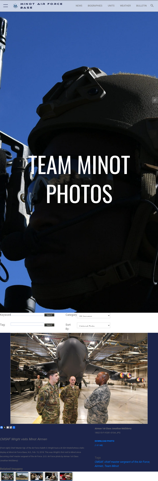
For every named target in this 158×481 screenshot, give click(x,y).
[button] (5, 6)
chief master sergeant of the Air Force (127, 461)
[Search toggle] (152, 5)
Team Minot (111, 466)
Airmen (99, 466)
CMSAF (99, 461)
